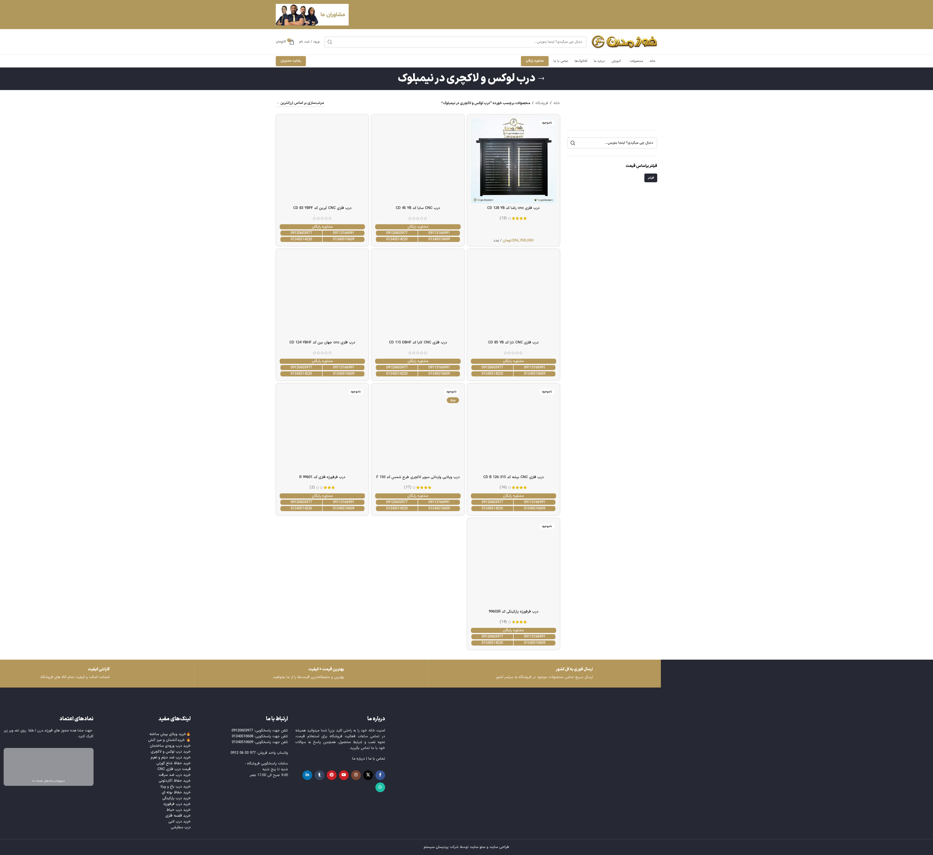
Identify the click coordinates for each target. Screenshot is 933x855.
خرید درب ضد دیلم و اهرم (171, 757)
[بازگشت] (541, 78)
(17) (407, 487)
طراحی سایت (499, 847)
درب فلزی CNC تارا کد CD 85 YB (513, 342)
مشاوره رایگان (535, 60)
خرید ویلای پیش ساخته (167, 734)
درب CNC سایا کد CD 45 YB (418, 208)
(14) (503, 622)
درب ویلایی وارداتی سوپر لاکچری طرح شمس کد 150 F (418, 477)
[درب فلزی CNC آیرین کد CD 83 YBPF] (322, 160)
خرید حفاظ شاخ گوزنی (173, 763)
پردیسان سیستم (436, 847)
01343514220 (396, 239)
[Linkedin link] (307, 775)
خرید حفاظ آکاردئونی (175, 781)
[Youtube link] (344, 775)
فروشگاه (542, 103)
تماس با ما (376, 759)
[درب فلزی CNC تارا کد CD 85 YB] (513, 295)
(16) (503, 487)
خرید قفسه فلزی (178, 816)
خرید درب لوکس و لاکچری (171, 752)
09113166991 (439, 233)
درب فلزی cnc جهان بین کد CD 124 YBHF (322, 342)
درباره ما (358, 759)
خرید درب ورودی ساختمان (170, 746)
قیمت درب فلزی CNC (174, 769)
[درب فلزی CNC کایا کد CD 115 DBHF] (417, 295)
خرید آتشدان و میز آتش (166, 740)
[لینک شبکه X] (368, 775)
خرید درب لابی (179, 821)
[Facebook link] (380, 775)
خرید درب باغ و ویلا (175, 786)
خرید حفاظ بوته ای (176, 792)
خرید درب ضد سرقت (175, 775)
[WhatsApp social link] (380, 787)
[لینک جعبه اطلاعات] (78, 673)
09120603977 (396, 233)
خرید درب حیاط (178, 810)
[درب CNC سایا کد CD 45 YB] (417, 160)
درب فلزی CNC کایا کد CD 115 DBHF (418, 342)
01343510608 (242, 736)
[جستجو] (330, 42)
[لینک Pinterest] (332, 775)
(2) (312, 487)
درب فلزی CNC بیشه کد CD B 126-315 (513, 477)
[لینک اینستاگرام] (356, 775)
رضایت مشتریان (291, 60)
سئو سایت (477, 847)
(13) (503, 218)
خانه (556, 103)
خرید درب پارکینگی (176, 798)
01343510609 (439, 239)
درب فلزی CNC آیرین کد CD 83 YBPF (322, 208)
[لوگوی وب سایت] (624, 42)
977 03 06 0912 (243, 753)
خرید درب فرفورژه (177, 804)
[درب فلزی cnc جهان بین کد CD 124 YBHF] (322, 295)
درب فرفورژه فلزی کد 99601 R (322, 477)
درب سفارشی (181, 827)
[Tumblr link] (319, 775)
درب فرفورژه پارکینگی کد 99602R (513, 611)
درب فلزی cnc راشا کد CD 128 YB (513, 208)
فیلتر (651, 178)
